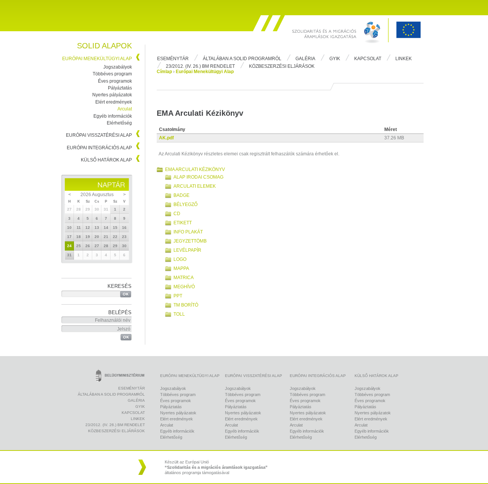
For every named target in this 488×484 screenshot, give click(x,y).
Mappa (181, 268)
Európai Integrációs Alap (99, 147)
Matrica (183, 277)
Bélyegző (185, 204)
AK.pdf (166, 138)
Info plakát (188, 232)
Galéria (305, 58)
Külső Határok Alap (106, 160)
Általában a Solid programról (242, 58)
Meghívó (184, 286)
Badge (181, 195)
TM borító (185, 305)
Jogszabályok (117, 67)
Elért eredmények (113, 102)
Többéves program (112, 74)
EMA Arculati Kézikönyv (195, 169)
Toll (179, 314)
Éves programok (115, 81)
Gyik (334, 58)
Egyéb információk (112, 116)
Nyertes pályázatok (112, 94)
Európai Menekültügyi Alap (97, 58)
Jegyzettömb (190, 241)
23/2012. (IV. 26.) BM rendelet (200, 66)
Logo (179, 259)
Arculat (124, 109)
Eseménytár (173, 58)
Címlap (164, 71)
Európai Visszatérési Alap (99, 135)
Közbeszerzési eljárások (282, 66)
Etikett (182, 222)
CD (176, 213)
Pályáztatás (120, 88)
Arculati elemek (194, 186)
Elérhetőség (119, 123)
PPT (177, 296)
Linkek (403, 58)
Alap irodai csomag (198, 177)
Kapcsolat (367, 58)
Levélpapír (187, 250)
